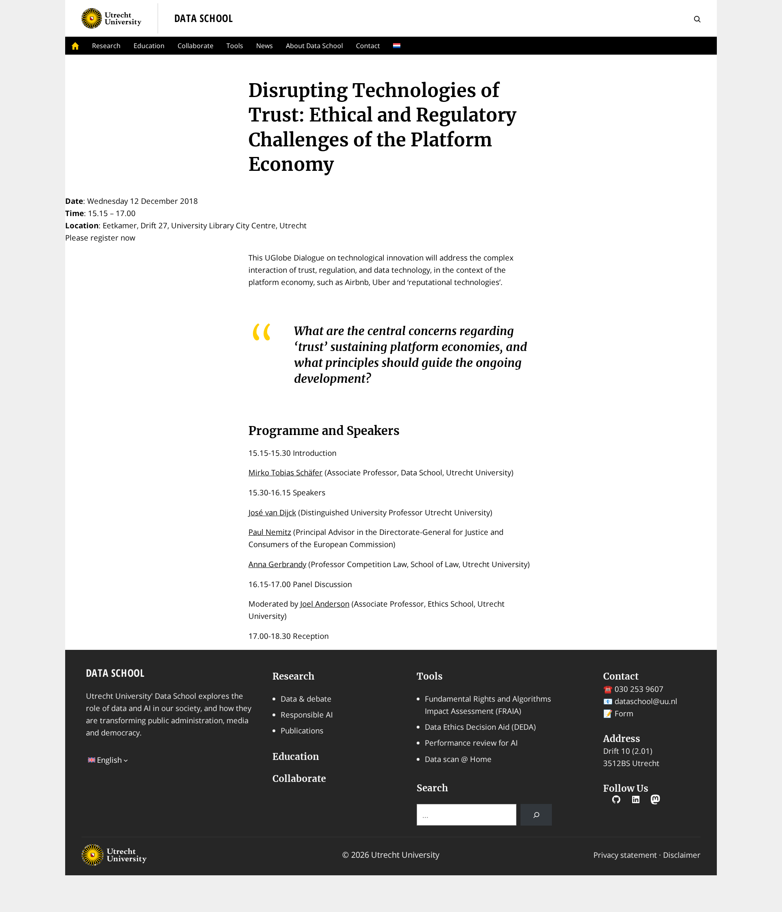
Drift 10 (616, 751)
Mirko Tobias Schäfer (285, 472)
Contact (368, 45)
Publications (302, 730)
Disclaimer (682, 855)
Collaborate (195, 45)
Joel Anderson (324, 603)
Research (106, 45)
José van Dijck (272, 512)
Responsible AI (307, 714)
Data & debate (306, 698)
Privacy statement (625, 855)
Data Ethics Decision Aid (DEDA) (480, 727)
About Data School (314, 45)
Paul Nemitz (269, 532)
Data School (115, 673)
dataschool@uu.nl (646, 701)
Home (75, 46)
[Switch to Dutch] (398, 46)
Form (624, 713)
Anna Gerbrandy (277, 564)
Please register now (100, 237)
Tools (234, 45)
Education (149, 45)
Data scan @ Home (458, 759)
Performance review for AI (471, 743)
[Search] (536, 815)
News (264, 45)
